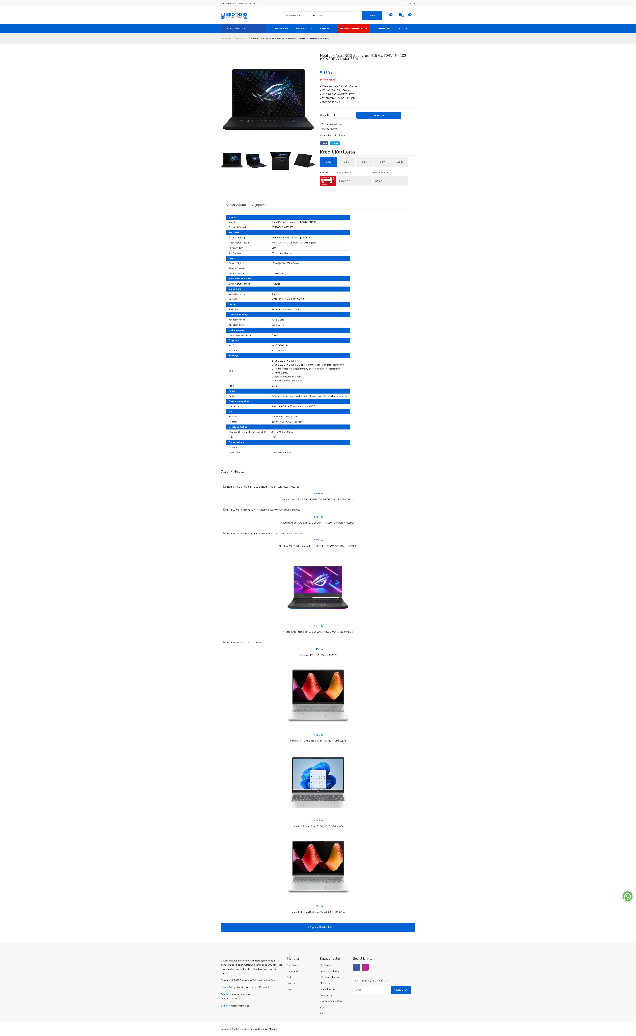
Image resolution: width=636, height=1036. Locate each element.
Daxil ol (411, 3)
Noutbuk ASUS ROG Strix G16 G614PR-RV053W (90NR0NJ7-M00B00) (318, 522)
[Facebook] (356, 967)
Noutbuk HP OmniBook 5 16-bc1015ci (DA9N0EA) (318, 826)
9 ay (382, 162)
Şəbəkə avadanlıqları (331, 1001)
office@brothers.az (239, 1005)
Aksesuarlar (326, 995)
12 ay (399, 162)
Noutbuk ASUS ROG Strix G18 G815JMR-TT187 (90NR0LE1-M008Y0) (318, 499)
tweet (336, 143)
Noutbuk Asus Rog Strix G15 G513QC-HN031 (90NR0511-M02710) (318, 631)
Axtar (372, 15)
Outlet (324, 28)
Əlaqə (403, 28)
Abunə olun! (401, 990)
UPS (322, 1007)
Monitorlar (325, 983)
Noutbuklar (241, 38)
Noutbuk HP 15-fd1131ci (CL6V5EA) (318, 655)
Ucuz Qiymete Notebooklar (318, 927)
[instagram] (365, 967)
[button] (312, 101)
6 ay (364, 162)
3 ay (346, 162)
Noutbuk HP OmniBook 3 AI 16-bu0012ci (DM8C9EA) (318, 740)
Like (325, 143)
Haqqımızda (304, 28)
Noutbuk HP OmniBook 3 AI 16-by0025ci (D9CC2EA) (318, 912)
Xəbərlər (384, 28)
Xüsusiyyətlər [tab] (236, 205)
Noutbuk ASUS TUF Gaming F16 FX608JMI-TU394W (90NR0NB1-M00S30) (318, 546)
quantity (324, 115)
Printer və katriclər (329, 971)
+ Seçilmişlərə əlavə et (332, 124)
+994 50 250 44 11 (249, 3)
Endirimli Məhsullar (353, 28)
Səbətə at (379, 115)
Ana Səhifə (281, 28)
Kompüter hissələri (329, 989)
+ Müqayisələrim (328, 128)
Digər (322, 1012)
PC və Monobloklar (330, 977)
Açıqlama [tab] (259, 205)
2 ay (328, 162)
